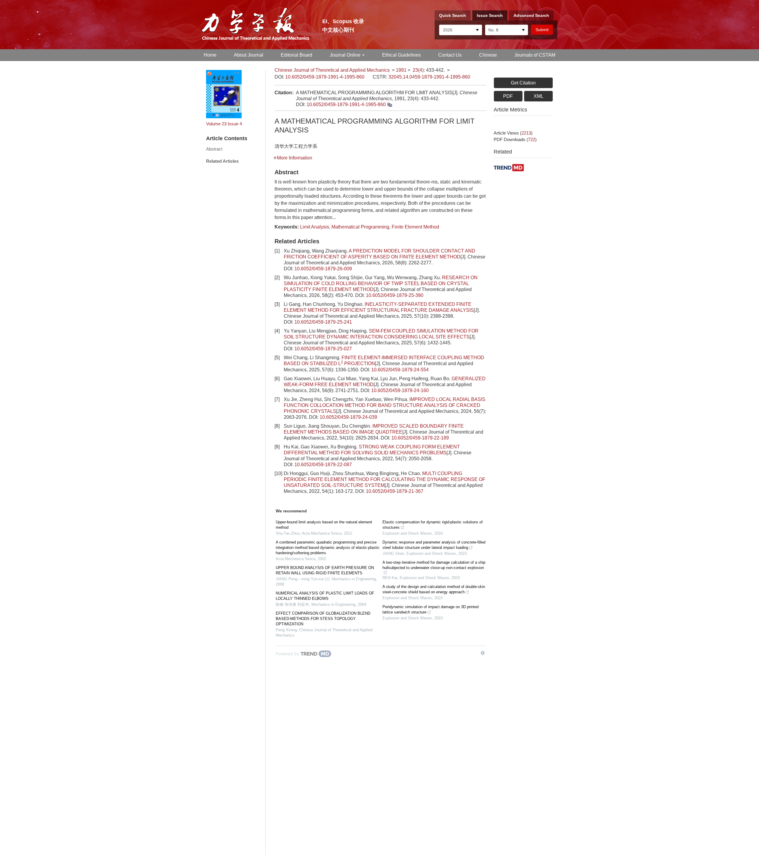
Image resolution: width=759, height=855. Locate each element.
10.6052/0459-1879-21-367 (394, 491)
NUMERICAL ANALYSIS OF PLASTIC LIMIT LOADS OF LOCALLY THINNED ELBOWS (325, 596)
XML (538, 96)
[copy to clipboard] (389, 104)
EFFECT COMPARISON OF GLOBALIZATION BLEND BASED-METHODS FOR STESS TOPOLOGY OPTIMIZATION (323, 618)
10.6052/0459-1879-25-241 (323, 322)
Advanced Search (531, 15)
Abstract (214, 148)
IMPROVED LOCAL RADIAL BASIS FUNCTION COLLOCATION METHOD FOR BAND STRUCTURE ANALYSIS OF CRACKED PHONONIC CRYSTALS (384, 405)
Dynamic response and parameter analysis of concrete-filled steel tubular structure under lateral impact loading (433, 545)
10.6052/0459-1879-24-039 (348, 417)
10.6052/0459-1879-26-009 (323, 268)
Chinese (488, 54)
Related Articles (222, 161)
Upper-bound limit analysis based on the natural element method (324, 525)
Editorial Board (296, 54)
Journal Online (345, 54)
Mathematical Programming (360, 226)
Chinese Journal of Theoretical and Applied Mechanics (332, 70)
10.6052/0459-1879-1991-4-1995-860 (324, 76)
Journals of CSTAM (534, 54)
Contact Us (450, 54)
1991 (401, 70)
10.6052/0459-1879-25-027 (323, 348)
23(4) (418, 70)
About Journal (248, 54)
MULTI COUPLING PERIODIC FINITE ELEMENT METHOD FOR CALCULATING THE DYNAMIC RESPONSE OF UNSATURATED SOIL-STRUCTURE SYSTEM (384, 479)
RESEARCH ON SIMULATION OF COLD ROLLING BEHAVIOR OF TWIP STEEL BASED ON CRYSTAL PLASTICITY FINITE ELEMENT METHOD (381, 283)
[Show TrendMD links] (482, 653)
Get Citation (523, 82)
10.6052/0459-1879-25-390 (394, 295)
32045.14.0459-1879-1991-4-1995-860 (429, 76)
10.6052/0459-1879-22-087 (323, 464)
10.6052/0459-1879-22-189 (420, 437)
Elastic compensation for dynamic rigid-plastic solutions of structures (432, 525)
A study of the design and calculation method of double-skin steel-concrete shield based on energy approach (433, 589)
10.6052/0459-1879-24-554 (400, 369)
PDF (508, 96)
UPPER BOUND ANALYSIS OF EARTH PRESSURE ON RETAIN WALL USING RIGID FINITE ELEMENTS (325, 570)
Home (210, 54)
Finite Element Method (415, 226)
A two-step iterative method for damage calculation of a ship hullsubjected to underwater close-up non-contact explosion (433, 565)
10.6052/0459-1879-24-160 (400, 390)
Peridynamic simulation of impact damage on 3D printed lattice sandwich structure (430, 609)
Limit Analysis (314, 226)
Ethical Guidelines (401, 54)
